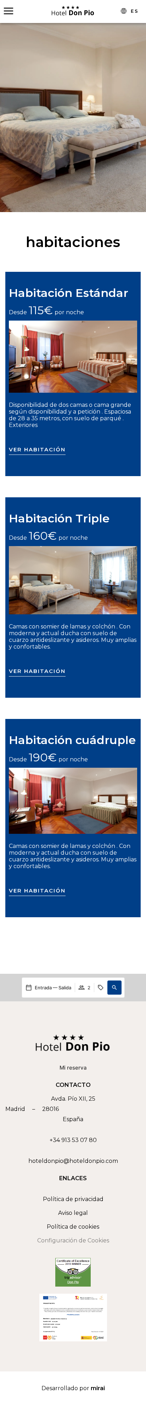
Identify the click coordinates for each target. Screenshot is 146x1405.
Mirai (98, 1388)
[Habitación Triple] (73, 580)
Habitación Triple (59, 518)
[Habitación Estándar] (73, 357)
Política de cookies (73, 1226)
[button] (114, 987)
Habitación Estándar (68, 293)
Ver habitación (37, 449)
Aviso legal (73, 1213)
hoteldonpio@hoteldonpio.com (73, 1161)
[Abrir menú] (8, 11)
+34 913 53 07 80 (73, 1140)
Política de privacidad (73, 1199)
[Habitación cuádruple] (73, 801)
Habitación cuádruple (72, 740)
